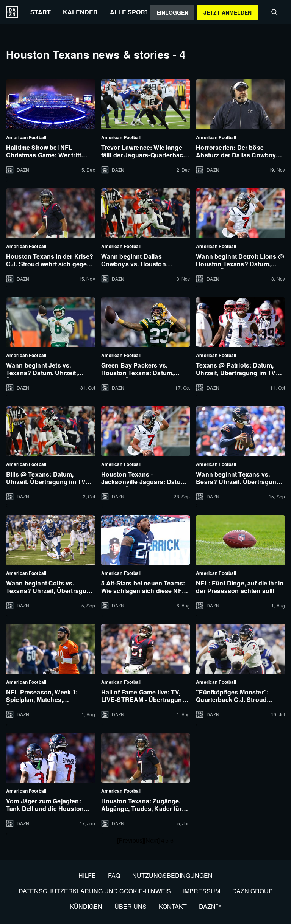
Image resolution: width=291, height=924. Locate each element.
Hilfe (87, 875)
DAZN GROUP (252, 891)
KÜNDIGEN (86, 906)
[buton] (12, 12)
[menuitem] (40, 12)
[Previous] (130, 840)
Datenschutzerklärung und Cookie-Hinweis (95, 891)
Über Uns (130, 906)
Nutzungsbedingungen (172, 875)
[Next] (152, 840)
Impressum (201, 891)
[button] (274, 12)
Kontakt (173, 906)
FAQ (114, 875)
